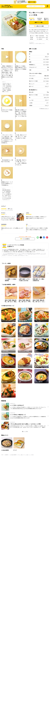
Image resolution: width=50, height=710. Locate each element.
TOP (2, 454)
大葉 (30, 69)
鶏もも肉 (31, 92)
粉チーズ (31, 86)
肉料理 (6, 454)
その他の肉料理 (13, 454)
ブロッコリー (32, 75)
